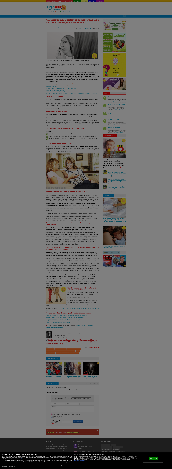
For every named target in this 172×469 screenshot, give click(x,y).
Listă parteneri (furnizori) (79, 460)
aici (10, 463)
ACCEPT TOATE (153, 458)
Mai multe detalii (23, 458)
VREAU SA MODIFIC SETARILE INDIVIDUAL (153, 462)
